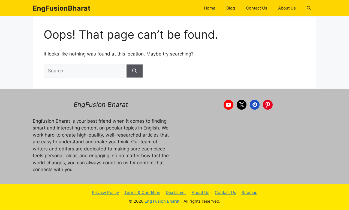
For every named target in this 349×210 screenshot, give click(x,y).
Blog (230, 8)
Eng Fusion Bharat (162, 201)
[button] (308, 8)
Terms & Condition (142, 192)
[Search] (135, 71)
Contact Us (256, 8)
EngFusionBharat (62, 8)
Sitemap (249, 192)
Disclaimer (176, 192)
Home (209, 8)
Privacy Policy (105, 192)
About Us (287, 8)
